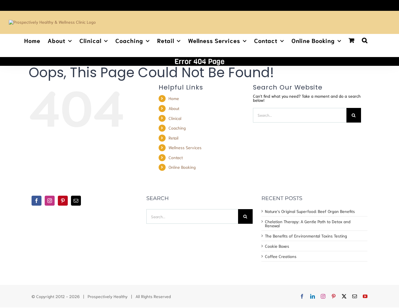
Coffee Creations (280, 256)
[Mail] (76, 201)
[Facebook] (36, 201)
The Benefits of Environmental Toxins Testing (306, 236)
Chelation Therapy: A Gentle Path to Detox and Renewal (308, 223)
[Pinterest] (63, 201)
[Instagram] (50, 201)
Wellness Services (185, 147)
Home (174, 98)
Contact (176, 157)
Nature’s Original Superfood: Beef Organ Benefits (310, 211)
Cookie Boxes (277, 246)
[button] (365, 40)
